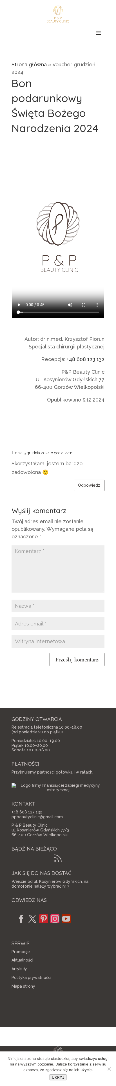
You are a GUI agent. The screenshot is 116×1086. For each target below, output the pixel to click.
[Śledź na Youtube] (66, 918)
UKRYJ (58, 1077)
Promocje (21, 951)
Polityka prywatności (31, 977)
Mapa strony (23, 986)
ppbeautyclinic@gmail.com (37, 817)
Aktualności (22, 960)
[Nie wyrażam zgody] (109, 1069)
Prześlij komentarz (77, 659)
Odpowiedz (89, 485)
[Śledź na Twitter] (32, 918)
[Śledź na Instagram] (54, 918)
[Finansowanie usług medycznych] (58, 790)
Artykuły (19, 969)
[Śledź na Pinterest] (43, 918)
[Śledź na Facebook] (21, 918)
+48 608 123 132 (85, 359)
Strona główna (29, 64)
